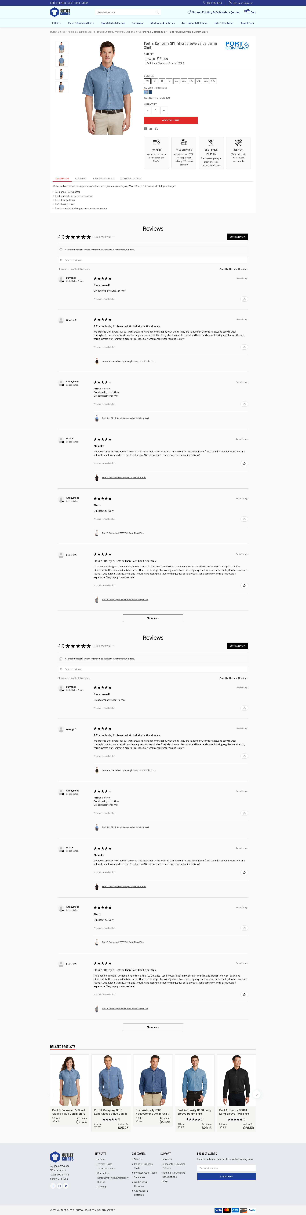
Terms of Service (106, 1168)
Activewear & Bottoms (194, 23)
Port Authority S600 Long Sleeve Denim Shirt (194, 1111)
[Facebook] (145, 129)
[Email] (151, 129)
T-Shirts (56, 23)
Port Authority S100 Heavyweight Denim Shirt (152, 1111)
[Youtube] (59, 1186)
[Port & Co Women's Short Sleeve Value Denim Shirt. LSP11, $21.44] (69, 1080)
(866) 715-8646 (214, 2)
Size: (149, 75)
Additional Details (130, 178)
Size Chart (81, 178)
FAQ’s (165, 1181)
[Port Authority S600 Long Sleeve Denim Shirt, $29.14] (194, 1080)
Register (248, 2)
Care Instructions (103, 178)
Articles (101, 1159)
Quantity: (150, 104)
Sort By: (224, 269)
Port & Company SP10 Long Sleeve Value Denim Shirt (110, 1111)
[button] (114, 237)
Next (257, 1094)
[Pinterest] (66, 1186)
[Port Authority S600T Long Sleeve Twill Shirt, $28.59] (236, 1080)
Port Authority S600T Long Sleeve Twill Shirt (234, 1111)
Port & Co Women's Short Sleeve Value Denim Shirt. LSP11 (68, 1111)
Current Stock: (157, 97)
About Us (167, 1159)
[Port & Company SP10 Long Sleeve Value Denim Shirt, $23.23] (111, 1080)
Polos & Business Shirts (81, 23)
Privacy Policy (104, 1163)
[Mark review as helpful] (244, 299)
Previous (49, 1094)
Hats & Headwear (223, 23)
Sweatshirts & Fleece (113, 23)
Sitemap (101, 1186)
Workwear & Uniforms (163, 23)
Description (62, 178)
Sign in (236, 2)
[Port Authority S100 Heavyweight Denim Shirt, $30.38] (153, 1080)
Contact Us (60, 1170)
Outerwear (138, 23)
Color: (155, 87)
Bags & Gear (247, 23)
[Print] (156, 129)
